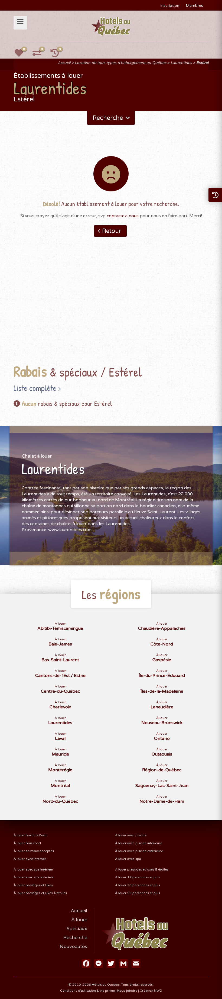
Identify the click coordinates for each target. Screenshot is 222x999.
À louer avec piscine (130, 835)
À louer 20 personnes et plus (137, 885)
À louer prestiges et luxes (33, 885)
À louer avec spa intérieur (33, 869)
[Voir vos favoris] (22, 54)
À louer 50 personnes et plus (137, 893)
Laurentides (181, 62)
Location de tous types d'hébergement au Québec (120, 62)
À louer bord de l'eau (30, 835)
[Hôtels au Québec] (111, 26)
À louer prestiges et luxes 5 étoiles (141, 869)
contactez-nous (123, 216)
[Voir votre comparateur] (39, 54)
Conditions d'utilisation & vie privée (87, 990)
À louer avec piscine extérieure (139, 851)
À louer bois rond (27, 843)
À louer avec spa (128, 859)
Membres (194, 5)
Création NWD (151, 990)
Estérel (202, 62)
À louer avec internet (30, 859)
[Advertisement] (111, 309)
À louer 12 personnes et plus (137, 877)
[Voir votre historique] (57, 54)
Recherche (75, 937)
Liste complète (35, 388)
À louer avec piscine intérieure (138, 843)
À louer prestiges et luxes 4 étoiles (40, 893)
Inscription (169, 5)
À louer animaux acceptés (34, 851)
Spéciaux (77, 928)
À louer (79, 920)
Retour (111, 231)
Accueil (64, 62)
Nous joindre (127, 990)
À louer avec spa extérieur (34, 877)
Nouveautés (73, 946)
